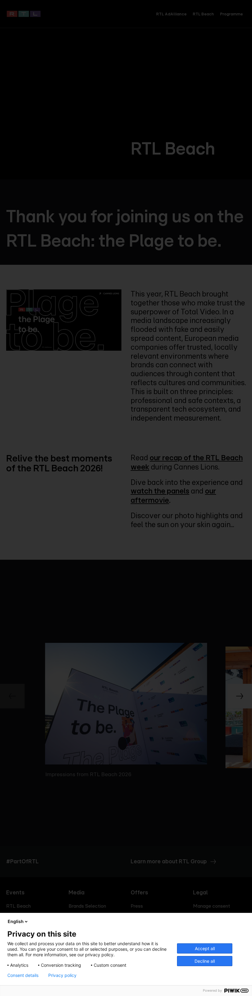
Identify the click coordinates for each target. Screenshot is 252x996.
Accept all (205, 948)
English (16, 921)
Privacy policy (62, 975)
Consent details (22, 975)
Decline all (205, 961)
